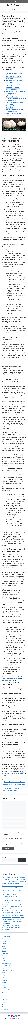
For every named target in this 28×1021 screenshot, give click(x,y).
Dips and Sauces (6, 963)
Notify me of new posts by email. (12, 844)
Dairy (3, 958)
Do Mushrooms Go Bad (16, 425)
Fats (3, 975)
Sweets (4, 1007)
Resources (5, 1002)
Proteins (4, 999)
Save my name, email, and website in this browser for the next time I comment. (14, 832)
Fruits (3, 985)
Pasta (3, 997)
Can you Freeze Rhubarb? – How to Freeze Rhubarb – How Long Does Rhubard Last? (12, 921)
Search (4, 857)
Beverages (5, 941)
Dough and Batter (7, 970)
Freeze (4, 982)
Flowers (4, 980)
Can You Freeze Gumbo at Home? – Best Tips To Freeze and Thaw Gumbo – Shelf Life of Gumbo (13, 927)
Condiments (5, 956)
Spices (4, 1004)
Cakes (4, 948)
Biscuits (4, 943)
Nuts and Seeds (6, 994)
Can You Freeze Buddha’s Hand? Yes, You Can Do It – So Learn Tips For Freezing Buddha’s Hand (14, 906)
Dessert (4, 960)
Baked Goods (6, 936)
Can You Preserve (14, 5)
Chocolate (5, 953)
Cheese (4, 951)
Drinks (4, 973)
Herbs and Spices (7, 990)
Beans (4, 939)
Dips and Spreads (7, 965)
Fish (3, 977)
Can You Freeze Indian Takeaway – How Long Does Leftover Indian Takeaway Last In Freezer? (13, 900)
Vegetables (7, 779)
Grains (4, 987)
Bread (3, 946)
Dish (3, 968)
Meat (3, 992)
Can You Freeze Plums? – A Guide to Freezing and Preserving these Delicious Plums (13, 784)
